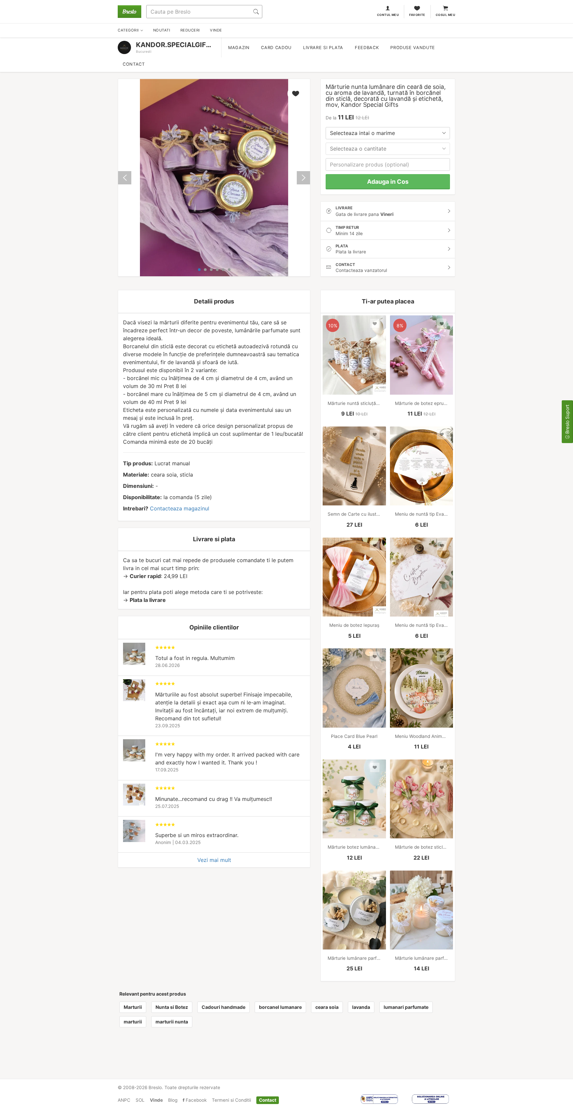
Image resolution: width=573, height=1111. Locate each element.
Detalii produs (214, 301)
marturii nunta (172, 1021)
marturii (133, 1021)
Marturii (133, 1007)
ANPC (124, 1100)
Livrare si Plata (323, 47)
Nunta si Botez (172, 1007)
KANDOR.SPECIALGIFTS (175, 45)
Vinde (156, 1100)
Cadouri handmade (223, 1007)
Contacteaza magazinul (179, 508)
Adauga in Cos (388, 181)
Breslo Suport (567, 420)
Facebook (195, 1100)
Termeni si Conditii (231, 1100)
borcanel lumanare (280, 1007)
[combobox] (388, 133)
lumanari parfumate (406, 1007)
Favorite (417, 15)
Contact (134, 64)
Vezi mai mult (214, 860)
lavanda (361, 1007)
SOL (140, 1100)
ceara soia (327, 1007)
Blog (172, 1100)
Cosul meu (445, 15)
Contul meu (388, 15)
